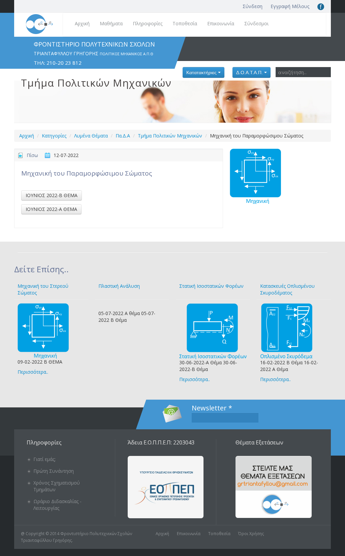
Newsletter (212, 408)
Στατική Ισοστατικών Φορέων (211, 286)
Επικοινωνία (220, 23)
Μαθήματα (111, 23)
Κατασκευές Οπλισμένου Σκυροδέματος (287, 289)
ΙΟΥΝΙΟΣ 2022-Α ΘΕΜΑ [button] (51, 209)
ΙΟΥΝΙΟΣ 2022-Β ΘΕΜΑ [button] (51, 195)
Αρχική (82, 23)
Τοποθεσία (184, 23)
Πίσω (32, 155)
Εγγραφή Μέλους (290, 6)
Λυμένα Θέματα (91, 135)
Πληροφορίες (147, 23)
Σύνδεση (252, 6)
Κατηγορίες (54, 135)
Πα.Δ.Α (123, 135)
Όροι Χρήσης (251, 533)
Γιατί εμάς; (44, 459)
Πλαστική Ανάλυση (119, 286)
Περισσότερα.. (33, 372)
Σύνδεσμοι (256, 23)
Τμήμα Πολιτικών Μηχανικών (170, 135)
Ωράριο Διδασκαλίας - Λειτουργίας (57, 504)
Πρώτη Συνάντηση (53, 471)
